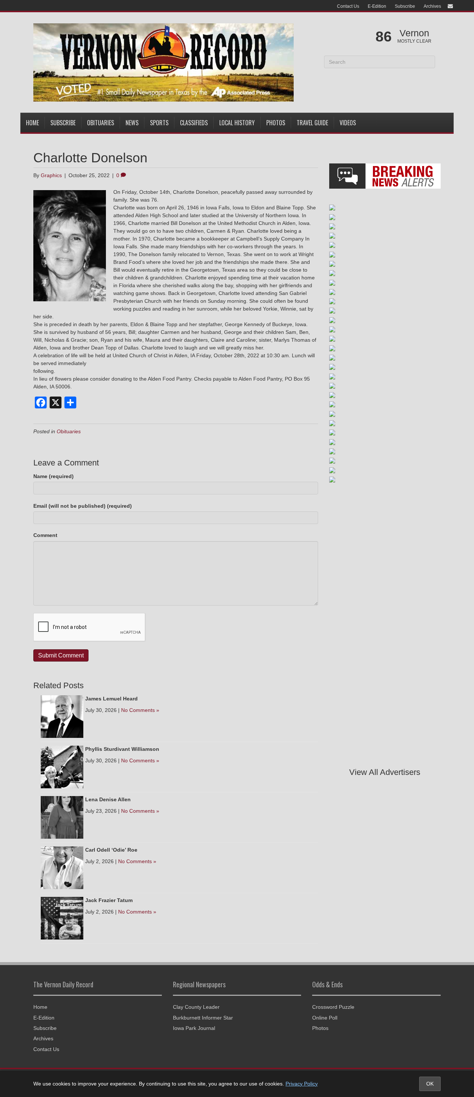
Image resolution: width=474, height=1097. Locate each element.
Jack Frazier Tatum (109, 900)
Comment (45, 535)
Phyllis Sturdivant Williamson (122, 749)
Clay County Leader (196, 1007)
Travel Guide (312, 122)
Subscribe (405, 6)
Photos (275, 122)
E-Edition (377, 6)
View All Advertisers (384, 772)
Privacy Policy (302, 1084)
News (132, 122)
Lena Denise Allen (108, 799)
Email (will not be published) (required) (82, 506)
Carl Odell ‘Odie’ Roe (111, 850)
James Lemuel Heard (111, 699)
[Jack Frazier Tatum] (62, 918)
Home (32, 122)
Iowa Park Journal (194, 1028)
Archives (432, 6)
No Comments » (140, 710)
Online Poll (324, 1018)
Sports (159, 122)
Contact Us (348, 6)
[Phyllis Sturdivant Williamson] (62, 766)
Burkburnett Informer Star (203, 1018)
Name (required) (53, 476)
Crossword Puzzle (333, 1007)
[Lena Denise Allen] (62, 817)
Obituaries (100, 122)
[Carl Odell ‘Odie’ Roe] (62, 867)
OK (430, 1084)
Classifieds (194, 122)
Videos (348, 122)
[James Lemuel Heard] (62, 716)
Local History (237, 122)
